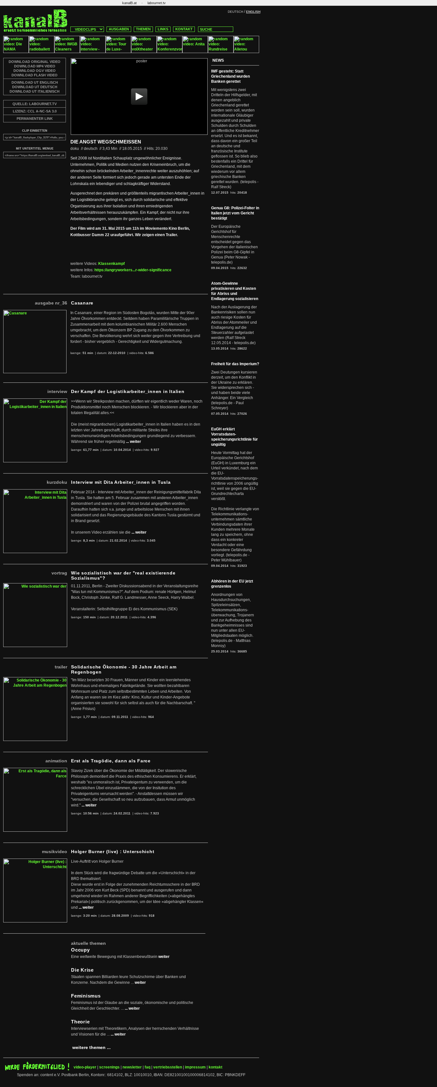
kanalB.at (129, 3)
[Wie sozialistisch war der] (35, 585)
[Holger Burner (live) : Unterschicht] (35, 861)
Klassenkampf (111, 263)
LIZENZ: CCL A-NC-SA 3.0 (35, 111)
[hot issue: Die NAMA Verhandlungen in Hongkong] (16, 52)
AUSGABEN (119, 29)
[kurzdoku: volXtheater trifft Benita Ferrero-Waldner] (144, 52)
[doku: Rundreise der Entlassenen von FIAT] (221, 52)
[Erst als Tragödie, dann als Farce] (35, 770)
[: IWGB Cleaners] (67, 52)
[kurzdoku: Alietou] (246, 52)
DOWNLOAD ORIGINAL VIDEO (34, 62)
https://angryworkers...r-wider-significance (132, 270)
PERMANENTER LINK (35, 118)
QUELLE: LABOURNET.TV (34, 104)
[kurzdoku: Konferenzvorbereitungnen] (169, 52)
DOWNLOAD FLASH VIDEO (35, 75)
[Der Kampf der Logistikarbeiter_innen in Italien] (35, 401)
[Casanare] (35, 312)
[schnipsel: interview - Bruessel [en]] (93, 52)
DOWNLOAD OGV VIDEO (34, 71)
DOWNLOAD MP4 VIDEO (34, 66)
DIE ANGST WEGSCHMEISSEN (105, 141)
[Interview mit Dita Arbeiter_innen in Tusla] (35, 492)
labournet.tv (156, 3)
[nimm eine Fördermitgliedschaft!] (37, 1069)
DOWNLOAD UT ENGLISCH (35, 82)
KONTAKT (184, 29)
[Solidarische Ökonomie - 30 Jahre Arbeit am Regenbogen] (35, 679)
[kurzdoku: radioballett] (41, 52)
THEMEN (143, 29)
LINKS (163, 29)
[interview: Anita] (195, 52)
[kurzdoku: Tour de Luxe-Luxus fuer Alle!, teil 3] (118, 52)
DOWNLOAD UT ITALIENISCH (35, 91)
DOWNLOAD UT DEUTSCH (34, 87)
